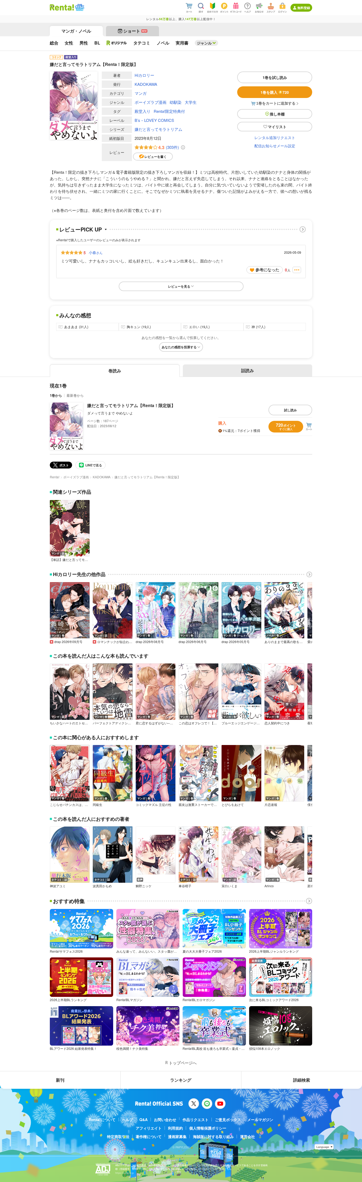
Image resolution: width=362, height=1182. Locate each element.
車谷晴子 (185, 886)
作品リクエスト (196, 1119)
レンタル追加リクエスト (274, 137)
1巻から (56, 395)
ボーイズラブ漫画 (150, 102)
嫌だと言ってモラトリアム (158, 129)
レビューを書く (155, 156)
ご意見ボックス (228, 1119)
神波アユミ (58, 886)
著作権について (149, 1136)
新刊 (60, 1080)
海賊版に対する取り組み (213, 1136)
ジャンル (204, 43)
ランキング (180, 1080)
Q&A (143, 1119)
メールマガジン (260, 1119)
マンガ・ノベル (76, 31)
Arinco (269, 886)
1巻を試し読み (275, 77)
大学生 (191, 102)
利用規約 (175, 1128)
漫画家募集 (177, 1136)
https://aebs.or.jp (124, 1173)
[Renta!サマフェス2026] (79, 7)
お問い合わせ (165, 1119)
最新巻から (75, 395)
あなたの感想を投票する (179, 347)
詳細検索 (301, 1080)
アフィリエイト (149, 1128)
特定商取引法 (118, 1136)
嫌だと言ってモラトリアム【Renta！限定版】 (131, 405)
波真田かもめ (102, 886)
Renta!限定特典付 (169, 111)
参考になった (267, 270)
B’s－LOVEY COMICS (154, 120)
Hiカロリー (144, 75)
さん (96, 252)
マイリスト (277, 126)
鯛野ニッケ (144, 886)
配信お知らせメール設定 (274, 145)
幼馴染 (176, 102)
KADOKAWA (146, 84)
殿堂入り (143, 111)
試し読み (290, 410)
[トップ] (62, 7)
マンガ (141, 93)
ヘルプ (127, 1119)
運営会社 (247, 1136)
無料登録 (303, 7)
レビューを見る (179, 286)
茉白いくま (229, 886)
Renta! (54, 477)
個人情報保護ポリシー (207, 1128)
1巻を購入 (275, 92)
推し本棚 (277, 114)
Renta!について (102, 1119)
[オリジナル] (117, 43)
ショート (135, 31)
